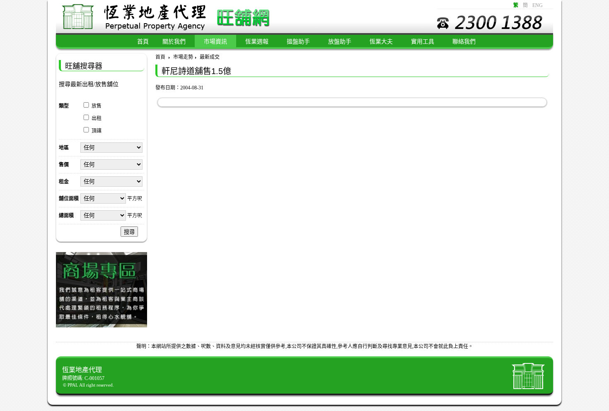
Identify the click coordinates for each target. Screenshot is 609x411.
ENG (537, 5)
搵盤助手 (298, 41)
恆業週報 (256, 41)
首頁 (160, 57)
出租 (97, 118)
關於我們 (174, 41)
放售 (97, 106)
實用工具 (422, 41)
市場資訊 (215, 41)
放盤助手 (339, 41)
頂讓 (97, 131)
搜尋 (129, 232)
